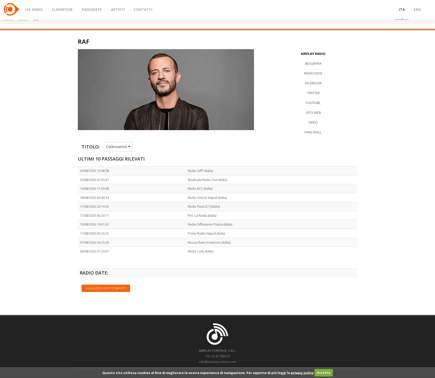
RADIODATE (92, 9)
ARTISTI (118, 9)
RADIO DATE (313, 73)
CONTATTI (143, 9)
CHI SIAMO (34, 9)
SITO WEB (313, 112)
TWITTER (313, 93)
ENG (417, 9)
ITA (402, 9)
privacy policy (302, 372)
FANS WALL (313, 132)
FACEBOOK (313, 83)
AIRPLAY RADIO (313, 53)
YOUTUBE (313, 102)
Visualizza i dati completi (106, 288)
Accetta (323, 372)
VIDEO (313, 122)
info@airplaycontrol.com (217, 361)
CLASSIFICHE (62, 9)
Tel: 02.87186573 (217, 356)
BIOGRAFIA (313, 63)
